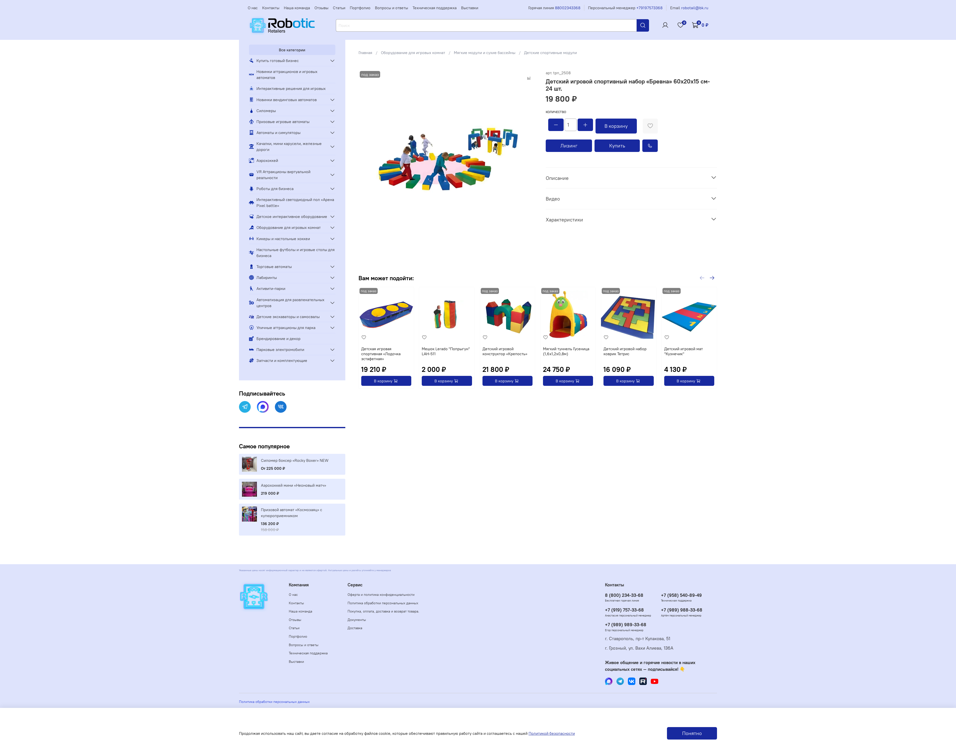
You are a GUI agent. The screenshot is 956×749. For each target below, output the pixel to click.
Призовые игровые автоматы (282, 121)
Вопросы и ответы (391, 7)
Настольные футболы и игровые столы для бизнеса (295, 252)
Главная (365, 52)
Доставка (355, 628)
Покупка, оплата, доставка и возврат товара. (383, 611)
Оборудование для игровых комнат (413, 52)
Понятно (692, 733)
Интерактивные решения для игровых (291, 88)
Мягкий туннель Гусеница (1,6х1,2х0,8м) (566, 351)
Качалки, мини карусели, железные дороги (289, 146)
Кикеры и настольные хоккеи (283, 238)
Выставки (469, 7)
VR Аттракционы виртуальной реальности (283, 174)
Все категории (292, 49)
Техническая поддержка (435, 7)
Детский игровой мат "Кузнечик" (683, 351)
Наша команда (297, 7)
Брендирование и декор (278, 338)
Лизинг (569, 145)
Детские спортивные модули (550, 52)
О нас (253, 7)
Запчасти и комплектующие (281, 360)
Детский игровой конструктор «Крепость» (504, 351)
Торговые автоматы (274, 266)
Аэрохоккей (267, 160)
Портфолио (360, 7)
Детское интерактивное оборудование (291, 216)
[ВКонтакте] (281, 407)
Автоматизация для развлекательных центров (290, 302)
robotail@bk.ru (694, 7)
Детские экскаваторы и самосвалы (288, 316)
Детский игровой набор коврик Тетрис (625, 351)
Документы (357, 619)
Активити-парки (270, 288)
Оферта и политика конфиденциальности (381, 594)
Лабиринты (266, 277)
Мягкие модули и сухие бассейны (484, 52)
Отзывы (321, 7)
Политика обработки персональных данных (383, 603)
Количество (556, 112)
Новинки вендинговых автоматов (286, 99)
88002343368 (567, 7)
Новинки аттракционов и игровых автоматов (286, 74)
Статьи (339, 7)
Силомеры (266, 110)
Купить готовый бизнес (277, 60)
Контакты (270, 7)
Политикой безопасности (552, 733)
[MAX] (263, 407)
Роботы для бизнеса (275, 188)
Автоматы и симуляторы (278, 132)
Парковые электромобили (280, 349)
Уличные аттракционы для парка (285, 327)
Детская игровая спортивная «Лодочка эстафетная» (381, 353)
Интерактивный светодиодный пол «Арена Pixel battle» (295, 202)
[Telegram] (245, 407)
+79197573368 (649, 7)
